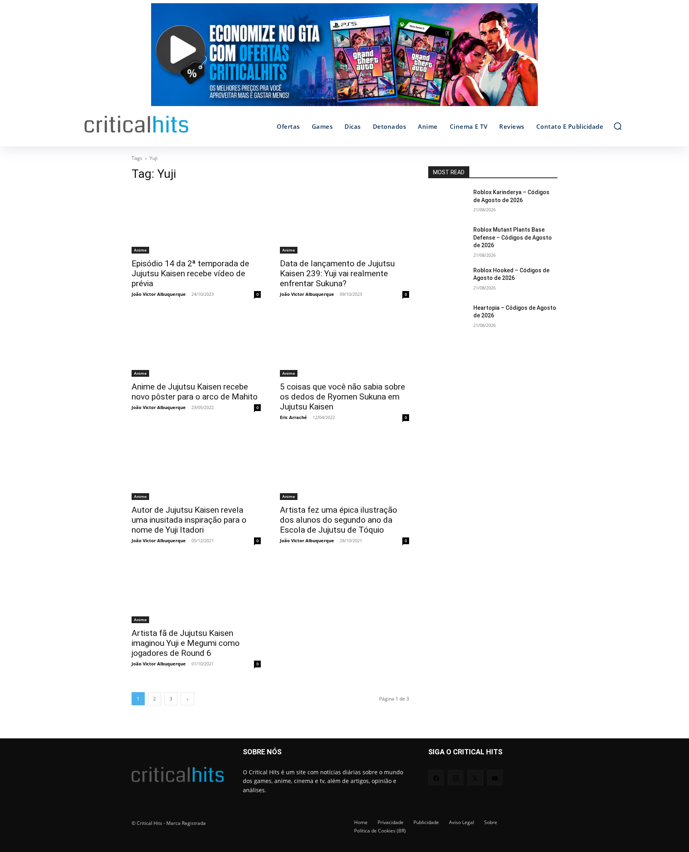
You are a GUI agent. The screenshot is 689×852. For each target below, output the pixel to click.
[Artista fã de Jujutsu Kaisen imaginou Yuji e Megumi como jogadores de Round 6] (196, 591)
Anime (140, 250)
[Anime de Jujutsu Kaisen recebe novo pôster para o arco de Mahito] (196, 344)
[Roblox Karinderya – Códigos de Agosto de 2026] (447, 202)
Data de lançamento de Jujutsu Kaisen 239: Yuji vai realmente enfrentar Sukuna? (337, 273)
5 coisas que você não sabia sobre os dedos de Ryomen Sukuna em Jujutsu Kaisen (342, 396)
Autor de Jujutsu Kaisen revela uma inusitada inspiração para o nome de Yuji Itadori (189, 520)
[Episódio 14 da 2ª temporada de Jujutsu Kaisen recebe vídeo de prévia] (196, 221)
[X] (475, 777)
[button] (617, 126)
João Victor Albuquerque (159, 294)
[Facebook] (436, 777)
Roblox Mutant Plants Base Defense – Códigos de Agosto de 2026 (512, 237)
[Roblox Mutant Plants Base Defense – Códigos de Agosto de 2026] (447, 239)
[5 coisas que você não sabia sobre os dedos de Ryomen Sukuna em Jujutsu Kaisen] (344, 344)
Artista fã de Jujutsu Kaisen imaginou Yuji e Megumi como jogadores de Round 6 (186, 643)
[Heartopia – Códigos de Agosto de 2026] (447, 317)
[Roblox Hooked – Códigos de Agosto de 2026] (447, 280)
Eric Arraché (293, 417)
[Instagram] (455, 777)
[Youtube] (495, 777)
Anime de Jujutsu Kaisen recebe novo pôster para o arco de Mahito (195, 391)
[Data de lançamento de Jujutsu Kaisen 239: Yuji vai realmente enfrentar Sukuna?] (344, 221)
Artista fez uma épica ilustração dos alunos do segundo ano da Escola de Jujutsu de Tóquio (338, 520)
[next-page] (187, 698)
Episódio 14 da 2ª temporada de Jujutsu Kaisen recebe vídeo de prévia (190, 273)
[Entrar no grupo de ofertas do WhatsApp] (344, 58)
